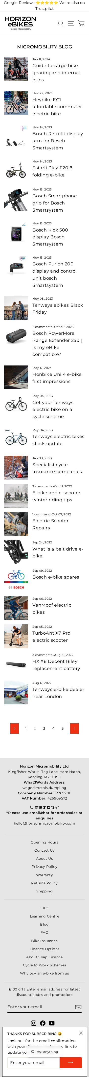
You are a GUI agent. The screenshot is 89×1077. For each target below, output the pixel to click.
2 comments (42, 327)
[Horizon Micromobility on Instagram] (33, 1023)
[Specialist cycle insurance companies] (16, 468)
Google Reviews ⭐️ (31, 2)
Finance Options (45, 949)
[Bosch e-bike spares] (16, 580)
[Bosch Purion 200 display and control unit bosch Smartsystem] (16, 267)
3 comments (42, 655)
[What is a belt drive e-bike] (16, 552)
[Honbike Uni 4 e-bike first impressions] (16, 377)
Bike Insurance (44, 941)
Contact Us (44, 850)
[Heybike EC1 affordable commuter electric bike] (16, 103)
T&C (44, 908)
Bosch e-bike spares (55, 577)
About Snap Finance (44, 957)
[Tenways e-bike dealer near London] (16, 692)
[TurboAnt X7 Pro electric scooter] (16, 636)
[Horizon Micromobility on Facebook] (42, 1023)
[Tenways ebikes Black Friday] (16, 308)
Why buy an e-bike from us (44, 973)
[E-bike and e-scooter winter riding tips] (16, 496)
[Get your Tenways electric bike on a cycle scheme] (16, 405)
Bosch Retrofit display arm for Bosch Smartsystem (57, 141)
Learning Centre (44, 916)
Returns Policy (44, 883)
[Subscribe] (78, 1007)
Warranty (44, 875)
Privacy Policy (44, 867)
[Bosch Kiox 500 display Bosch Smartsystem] (16, 233)
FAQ (44, 932)
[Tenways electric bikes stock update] (16, 439)
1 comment (41, 514)
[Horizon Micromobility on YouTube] (52, 1023)
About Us (44, 858)
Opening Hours (44, 842)
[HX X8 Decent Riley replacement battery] (16, 664)
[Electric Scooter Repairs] (16, 524)
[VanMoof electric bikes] (16, 608)
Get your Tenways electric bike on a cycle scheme (52, 410)
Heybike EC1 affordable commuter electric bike (57, 107)
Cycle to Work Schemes (44, 965)
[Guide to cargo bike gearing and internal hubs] (16, 69)
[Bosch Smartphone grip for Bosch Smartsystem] (16, 199)
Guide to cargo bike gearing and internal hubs (56, 73)
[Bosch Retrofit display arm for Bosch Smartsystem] (16, 137)
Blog (44, 924)
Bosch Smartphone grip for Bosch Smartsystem (54, 203)
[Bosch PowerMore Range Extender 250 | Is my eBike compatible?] (16, 336)
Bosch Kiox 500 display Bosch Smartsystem (50, 237)
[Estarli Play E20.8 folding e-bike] (16, 171)
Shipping (44, 891)
